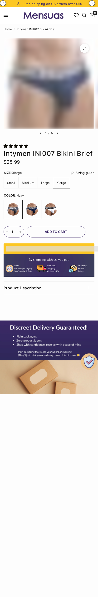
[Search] (84, 15)
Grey (13, 209)
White (50, 209)
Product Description (23, 288)
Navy (31, 209)
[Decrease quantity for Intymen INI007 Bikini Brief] (7, 231)
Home (8, 29)
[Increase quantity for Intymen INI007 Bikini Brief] (20, 231)
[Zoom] (84, 48)
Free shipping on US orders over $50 (53, 4)
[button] (16, 146)
